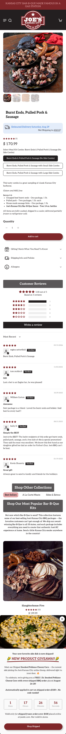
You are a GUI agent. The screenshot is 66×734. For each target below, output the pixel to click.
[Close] (62, 619)
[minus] (6, 228)
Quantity (8, 221)
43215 (57, 130)
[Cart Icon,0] (59, 20)
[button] (33, 236)
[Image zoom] (33, 63)
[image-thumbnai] (7, 98)
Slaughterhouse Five (33, 605)
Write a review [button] (33, 325)
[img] (9, 345)
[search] (9, 20)
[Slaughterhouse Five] (33, 571)
